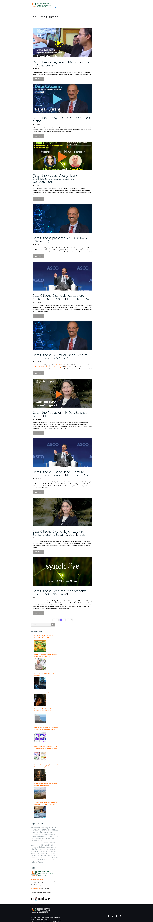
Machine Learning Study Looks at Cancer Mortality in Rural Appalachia (45, 784)
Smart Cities (50, 853)
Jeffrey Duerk (41, 842)
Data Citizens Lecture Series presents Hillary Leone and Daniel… (60, 592)
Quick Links (112, 3)
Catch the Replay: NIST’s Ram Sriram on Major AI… (61, 119)
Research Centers (63, 3)
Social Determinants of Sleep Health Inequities (44, 674)
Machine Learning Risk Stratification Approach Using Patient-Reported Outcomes (47, 636)
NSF (48, 849)
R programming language (47, 851)
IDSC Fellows (52, 841)
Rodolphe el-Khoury (36, 851)
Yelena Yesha (37, 862)
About (54, 3)
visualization (42, 860)
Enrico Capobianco (44, 840)
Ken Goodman (49, 843)
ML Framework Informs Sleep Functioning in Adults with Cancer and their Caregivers (46, 728)
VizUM (48, 860)
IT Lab (67, 367)
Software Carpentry (40, 855)
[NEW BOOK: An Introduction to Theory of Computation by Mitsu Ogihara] (40, 664)
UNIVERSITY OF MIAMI (37, 879)
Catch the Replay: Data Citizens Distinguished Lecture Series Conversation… (55, 178)
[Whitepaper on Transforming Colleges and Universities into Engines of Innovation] (40, 812)
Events (105, 3)
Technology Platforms (94, 3)
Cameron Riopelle (38, 834)
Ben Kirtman (41, 832)
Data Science (36, 839)
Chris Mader (48, 834)
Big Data (50, 832)
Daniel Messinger (38, 836)
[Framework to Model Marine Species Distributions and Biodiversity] (40, 719)
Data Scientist (46, 839)
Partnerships (74, 3)
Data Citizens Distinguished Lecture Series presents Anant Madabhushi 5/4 (61, 297)
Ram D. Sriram (60, 365)
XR (53, 860)
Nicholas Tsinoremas (50, 847)
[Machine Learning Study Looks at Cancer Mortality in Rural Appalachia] (40, 793)
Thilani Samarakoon (43, 858)
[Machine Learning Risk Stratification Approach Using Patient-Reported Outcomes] (40, 646)
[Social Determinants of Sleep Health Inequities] (40, 683)
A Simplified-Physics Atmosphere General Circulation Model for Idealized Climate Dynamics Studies (45, 747)
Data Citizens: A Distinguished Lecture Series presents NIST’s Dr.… (60, 356)
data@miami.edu (36, 888)
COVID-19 (53, 834)
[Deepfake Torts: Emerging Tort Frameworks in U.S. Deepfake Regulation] (40, 775)
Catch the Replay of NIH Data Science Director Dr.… (60, 414)
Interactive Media (34, 843)
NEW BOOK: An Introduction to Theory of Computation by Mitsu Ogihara (45, 655)
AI (49, 827)
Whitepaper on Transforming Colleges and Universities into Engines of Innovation (46, 803)
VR (51, 860)
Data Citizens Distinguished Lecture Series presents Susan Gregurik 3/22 (59, 533)
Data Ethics (56, 836)
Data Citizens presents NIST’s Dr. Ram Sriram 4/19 (60, 239)
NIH (45, 849)
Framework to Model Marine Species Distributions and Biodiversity (44, 709)
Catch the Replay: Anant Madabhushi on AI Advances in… (62, 63)
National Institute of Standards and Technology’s (48, 367)
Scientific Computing (41, 853)
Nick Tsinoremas (37, 849)
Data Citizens (49, 836)
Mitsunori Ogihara (38, 847)
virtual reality (33, 860)
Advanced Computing (39, 828)
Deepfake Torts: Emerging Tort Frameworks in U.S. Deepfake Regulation (47, 766)
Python (51, 849)
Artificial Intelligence (45, 830)
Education (83, 3)
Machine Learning (45, 845)
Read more (39, 79)
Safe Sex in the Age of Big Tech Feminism (45, 692)
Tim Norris (55, 857)
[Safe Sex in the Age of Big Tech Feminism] (40, 700)
